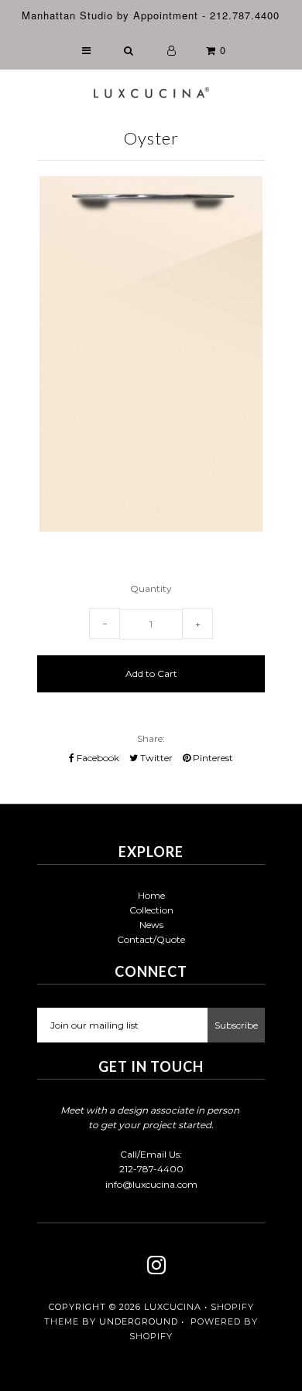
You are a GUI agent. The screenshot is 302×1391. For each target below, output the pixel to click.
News (151, 924)
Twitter (155, 758)
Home (151, 895)
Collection (151, 910)
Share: (151, 738)
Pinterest (211, 758)
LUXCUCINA (172, 1306)
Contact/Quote (151, 939)
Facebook (96, 758)
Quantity (151, 588)
